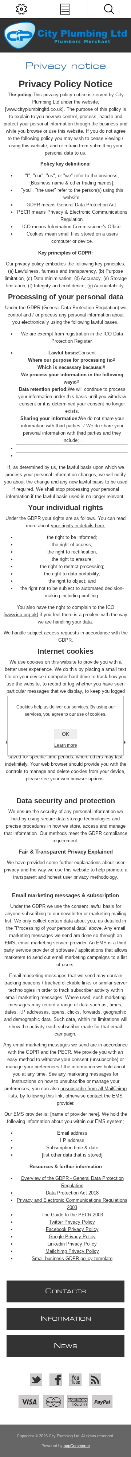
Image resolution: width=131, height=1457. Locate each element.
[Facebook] (55, 1380)
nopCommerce (77, 1446)
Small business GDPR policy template (72, 1258)
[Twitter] (36, 1380)
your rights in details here (77, 525)
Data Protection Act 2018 (72, 1193)
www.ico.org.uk (21, 614)
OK (65, 734)
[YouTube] (75, 1380)
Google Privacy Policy (72, 1236)
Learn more (65, 745)
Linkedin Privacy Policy (72, 1244)
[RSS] (95, 1380)
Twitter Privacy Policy (72, 1222)
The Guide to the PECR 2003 (72, 1214)
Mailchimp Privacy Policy (72, 1251)
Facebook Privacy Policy (72, 1229)
